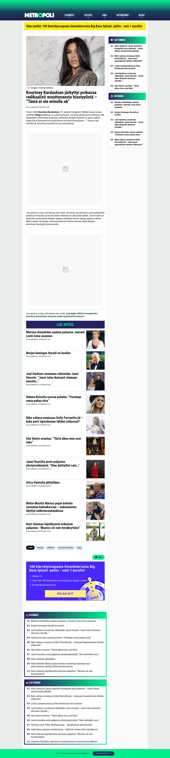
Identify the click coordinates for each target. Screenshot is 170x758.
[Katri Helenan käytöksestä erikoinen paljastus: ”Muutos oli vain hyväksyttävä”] (95, 531)
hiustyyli (40, 548)
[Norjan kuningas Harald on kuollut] (95, 360)
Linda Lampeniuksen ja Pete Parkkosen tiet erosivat (56, 703)
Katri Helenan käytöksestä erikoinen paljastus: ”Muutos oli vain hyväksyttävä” (53, 526)
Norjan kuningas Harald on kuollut (48, 353)
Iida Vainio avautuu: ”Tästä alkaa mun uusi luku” (53, 440)
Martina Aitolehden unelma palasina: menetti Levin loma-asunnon (55, 334)
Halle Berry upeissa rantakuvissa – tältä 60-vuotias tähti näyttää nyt (64, 729)
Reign (79, 548)
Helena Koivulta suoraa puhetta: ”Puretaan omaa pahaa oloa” (53, 399)
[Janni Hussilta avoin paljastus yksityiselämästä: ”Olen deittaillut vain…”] (95, 469)
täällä (62, 212)
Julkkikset (69, 15)
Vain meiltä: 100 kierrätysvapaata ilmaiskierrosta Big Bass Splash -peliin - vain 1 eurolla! (84, 26)
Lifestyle (88, 15)
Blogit (142, 15)
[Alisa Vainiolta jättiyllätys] (95, 490)
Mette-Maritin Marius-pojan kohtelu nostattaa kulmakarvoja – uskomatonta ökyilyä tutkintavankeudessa (51, 507)
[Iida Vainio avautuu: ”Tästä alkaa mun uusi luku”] (95, 446)
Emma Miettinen (32, 339)
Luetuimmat (35, 682)
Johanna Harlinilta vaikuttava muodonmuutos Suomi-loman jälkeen (64, 741)
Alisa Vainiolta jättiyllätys (43, 482)
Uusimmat (34, 615)
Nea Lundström (31, 107)
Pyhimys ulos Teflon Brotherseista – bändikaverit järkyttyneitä (61, 725)
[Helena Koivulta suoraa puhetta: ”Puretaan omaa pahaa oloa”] (95, 404)
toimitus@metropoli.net (103, 753)
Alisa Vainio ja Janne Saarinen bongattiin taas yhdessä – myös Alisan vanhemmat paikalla (65, 690)
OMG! (104, 15)
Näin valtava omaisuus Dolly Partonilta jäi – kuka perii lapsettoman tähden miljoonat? (54, 419)
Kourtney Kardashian (65, 548)
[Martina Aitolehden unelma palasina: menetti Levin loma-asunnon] (95, 339)
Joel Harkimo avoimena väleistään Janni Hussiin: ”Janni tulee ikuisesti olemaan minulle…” (52, 377)
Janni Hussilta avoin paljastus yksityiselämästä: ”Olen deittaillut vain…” (52, 463)
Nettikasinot (123, 15)
